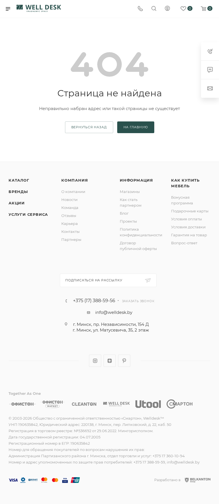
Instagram (95, 361)
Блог (124, 213)
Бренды (18, 191)
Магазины (130, 191)
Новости (69, 199)
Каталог (19, 180)
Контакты (70, 231)
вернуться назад (89, 127)
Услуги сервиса (28, 214)
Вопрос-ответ (184, 243)
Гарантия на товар (189, 235)
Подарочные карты (189, 211)
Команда (69, 207)
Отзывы (68, 215)
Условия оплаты (186, 219)
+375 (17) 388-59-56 (94, 300)
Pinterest (124, 361)
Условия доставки (188, 227)
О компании (73, 191)
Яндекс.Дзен (110, 361)
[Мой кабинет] (167, 9)
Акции (17, 203)
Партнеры (71, 239)
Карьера (69, 223)
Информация (136, 180)
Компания (74, 180)
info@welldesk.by (113, 312)
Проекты (128, 221)
